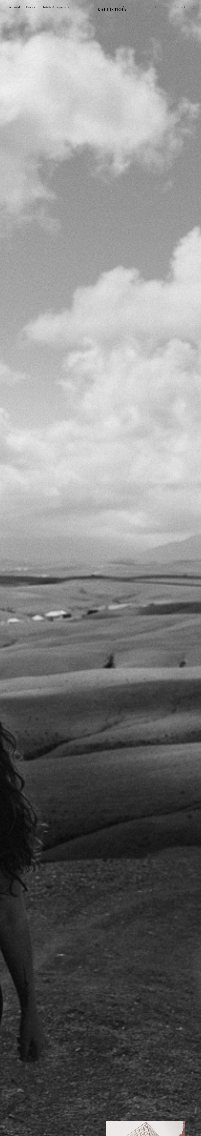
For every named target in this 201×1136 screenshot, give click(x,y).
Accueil (14, 7)
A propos (161, 7)
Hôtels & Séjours (54, 7)
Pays (29, 7)
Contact (179, 7)
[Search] (193, 7)
